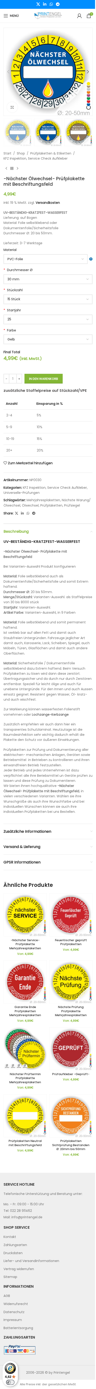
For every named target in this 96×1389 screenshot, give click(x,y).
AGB (6, 1295)
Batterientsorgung (18, 1328)
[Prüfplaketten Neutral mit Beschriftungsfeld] (25, 1115)
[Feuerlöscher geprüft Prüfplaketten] (71, 914)
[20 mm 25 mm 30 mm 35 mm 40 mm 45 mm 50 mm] (48, 279)
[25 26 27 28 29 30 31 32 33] (48, 319)
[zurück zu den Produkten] (12, 168)
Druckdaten (13, 1253)
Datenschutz (13, 1311)
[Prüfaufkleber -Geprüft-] (71, 1048)
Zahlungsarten (15, 1245)
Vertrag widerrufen (18, 1269)
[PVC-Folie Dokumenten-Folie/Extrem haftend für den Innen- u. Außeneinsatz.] (48, 259)
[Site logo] (48, 15)
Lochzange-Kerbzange (50, 714)
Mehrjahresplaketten (43, 500)
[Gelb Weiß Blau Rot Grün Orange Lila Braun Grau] (48, 339)
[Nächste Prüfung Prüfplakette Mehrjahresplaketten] (71, 981)
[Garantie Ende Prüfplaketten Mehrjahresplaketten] (25, 981)
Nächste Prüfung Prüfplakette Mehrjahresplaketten (71, 1011)
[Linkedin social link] (45, 4)
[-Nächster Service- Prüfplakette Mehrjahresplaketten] (25, 914)
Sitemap (10, 1277)
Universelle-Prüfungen (21, 492)
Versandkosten (48, 202)
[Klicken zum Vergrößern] (12, 107)
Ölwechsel (30, 505)
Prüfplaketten (51, 505)
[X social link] (38, 4)
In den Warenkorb (43, 379)
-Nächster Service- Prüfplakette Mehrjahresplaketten (25, 944)
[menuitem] (48, 1237)
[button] (8, 71)
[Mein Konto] (79, 15)
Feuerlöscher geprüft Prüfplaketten (71, 942)
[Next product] (17, 168)
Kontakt (9, 1236)
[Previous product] (6, 168)
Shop (21, 153)
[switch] (10, 1382)
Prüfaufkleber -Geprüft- (70, 1074)
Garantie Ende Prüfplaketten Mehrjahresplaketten (25, 1011)
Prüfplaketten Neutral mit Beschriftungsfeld (25, 1143)
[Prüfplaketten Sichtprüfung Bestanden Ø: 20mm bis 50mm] (71, 1115)
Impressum (12, 1320)
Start (7, 153)
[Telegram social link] (57, 4)
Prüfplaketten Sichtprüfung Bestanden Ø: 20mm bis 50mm (70, 1145)
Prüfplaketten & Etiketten (50, 153)
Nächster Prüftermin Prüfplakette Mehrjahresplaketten (25, 1078)
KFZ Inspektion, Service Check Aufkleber (35, 158)
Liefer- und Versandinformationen (31, 1261)
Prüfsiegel (72, 505)
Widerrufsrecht (15, 1304)
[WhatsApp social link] (51, 4)
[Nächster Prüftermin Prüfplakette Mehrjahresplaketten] (25, 1048)
